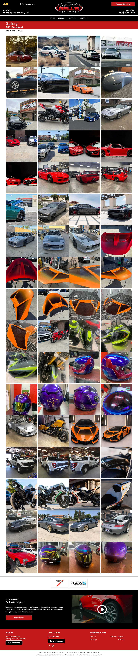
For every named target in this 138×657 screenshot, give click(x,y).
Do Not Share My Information (54, 652)
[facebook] (49, 646)
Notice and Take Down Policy (79, 652)
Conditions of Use (66, 652)
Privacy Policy (41, 652)
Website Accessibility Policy (93, 652)
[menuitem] (52, 18)
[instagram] (52, 646)
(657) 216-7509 (126, 12)
